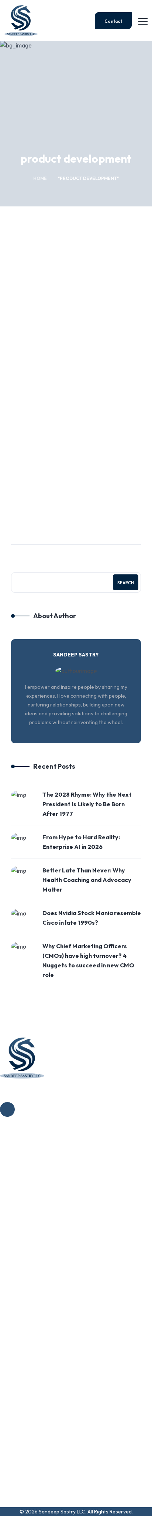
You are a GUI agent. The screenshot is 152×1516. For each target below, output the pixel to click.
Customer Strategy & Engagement (64, 287)
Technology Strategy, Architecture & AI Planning (75, 1310)
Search (125, 582)
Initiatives (27, 1203)
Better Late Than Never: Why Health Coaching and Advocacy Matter (86, 880)
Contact (113, 21)
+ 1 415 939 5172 (23, 1450)
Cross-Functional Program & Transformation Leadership (70, 1346)
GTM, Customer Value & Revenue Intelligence (72, 1326)
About (23, 1171)
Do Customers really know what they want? (70, 399)
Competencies (33, 1187)
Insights (24, 1219)
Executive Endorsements (47, 1235)
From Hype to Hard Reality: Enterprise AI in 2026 (81, 841)
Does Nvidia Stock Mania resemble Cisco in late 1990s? (91, 917)
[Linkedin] (7, 1109)
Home (40, 178)
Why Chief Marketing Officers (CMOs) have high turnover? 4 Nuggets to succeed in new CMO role (88, 960)
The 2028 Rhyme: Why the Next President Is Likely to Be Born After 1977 (87, 804)
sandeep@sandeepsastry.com (41, 1479)
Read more (31, 488)
